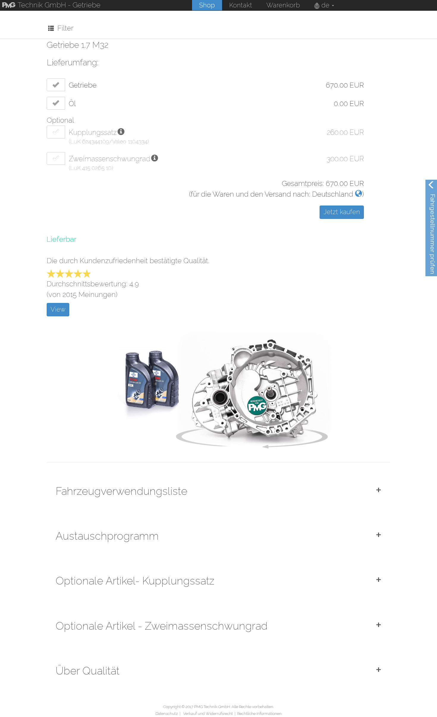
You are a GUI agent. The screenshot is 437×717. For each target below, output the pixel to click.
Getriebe (83, 85)
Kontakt (240, 5)
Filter (63, 28)
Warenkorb (283, 5)
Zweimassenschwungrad (109, 158)
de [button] (325, 5)
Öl (72, 103)
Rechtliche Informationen (259, 713)
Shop (207, 5)
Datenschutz (166, 713)
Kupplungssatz (93, 132)
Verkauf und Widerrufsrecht (208, 713)
